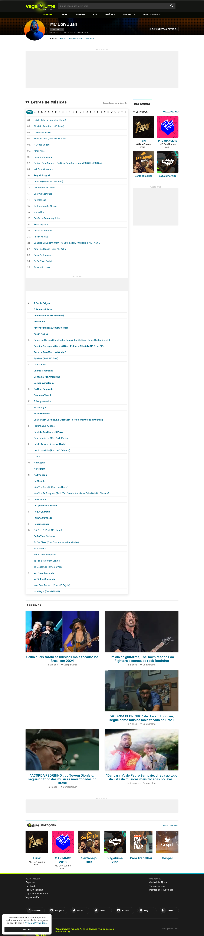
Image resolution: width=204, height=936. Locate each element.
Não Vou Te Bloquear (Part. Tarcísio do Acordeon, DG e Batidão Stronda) (71, 493)
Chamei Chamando (43, 370)
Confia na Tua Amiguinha (47, 218)
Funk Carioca (57, 30)
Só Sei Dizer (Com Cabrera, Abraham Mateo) (56, 542)
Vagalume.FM (150, 14)
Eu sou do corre (42, 267)
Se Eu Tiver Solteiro (44, 261)
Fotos (63, 38)
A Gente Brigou (42, 144)
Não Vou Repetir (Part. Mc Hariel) (51, 487)
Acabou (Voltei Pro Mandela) (48, 181)
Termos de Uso (157, 886)
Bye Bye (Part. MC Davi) (46, 358)
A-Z (95, 14)
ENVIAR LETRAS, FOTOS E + (165, 29)
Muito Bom (39, 212)
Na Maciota (39, 481)
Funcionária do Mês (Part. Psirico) (51, 438)
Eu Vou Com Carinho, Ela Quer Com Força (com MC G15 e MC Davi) (68, 163)
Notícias (110, 14)
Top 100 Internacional (37, 893)
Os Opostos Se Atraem (45, 206)
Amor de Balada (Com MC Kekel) (50, 249)
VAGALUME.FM (169, 112)
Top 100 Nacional (34, 889)
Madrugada (39, 462)
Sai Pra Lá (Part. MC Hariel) (48, 530)
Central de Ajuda (158, 882)
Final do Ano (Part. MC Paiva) (49, 126)
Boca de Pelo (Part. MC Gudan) (50, 138)
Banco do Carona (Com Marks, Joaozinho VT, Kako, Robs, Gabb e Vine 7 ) (72, 340)
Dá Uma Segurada (43, 193)
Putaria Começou (43, 157)
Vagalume (40, 6)
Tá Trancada (40, 548)
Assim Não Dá (41, 236)
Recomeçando (41, 224)
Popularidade (76, 38)
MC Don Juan (63, 24)
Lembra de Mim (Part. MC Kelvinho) (52, 450)
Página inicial (55, 33)
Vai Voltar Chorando (44, 187)
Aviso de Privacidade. (36, 923)
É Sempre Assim (42, 401)
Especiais (30, 882)
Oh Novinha (40, 499)
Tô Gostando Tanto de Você (48, 567)
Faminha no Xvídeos (44, 426)
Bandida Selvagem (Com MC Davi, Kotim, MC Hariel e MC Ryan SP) (68, 243)
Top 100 (63, 14)
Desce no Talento (43, 230)
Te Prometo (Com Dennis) (47, 560)
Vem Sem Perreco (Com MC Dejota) (52, 585)
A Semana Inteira (42, 132)
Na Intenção (40, 200)
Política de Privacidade (161, 889)
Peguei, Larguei (42, 175)
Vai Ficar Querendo (43, 169)
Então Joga (40, 407)
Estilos (80, 14)
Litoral (37, 456)
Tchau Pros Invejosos (45, 554)
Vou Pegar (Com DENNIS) (47, 591)
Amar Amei (39, 151)
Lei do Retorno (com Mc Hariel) (50, 120)
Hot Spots (129, 14)
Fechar (27, 929)
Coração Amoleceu (43, 255)
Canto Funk (40, 364)
